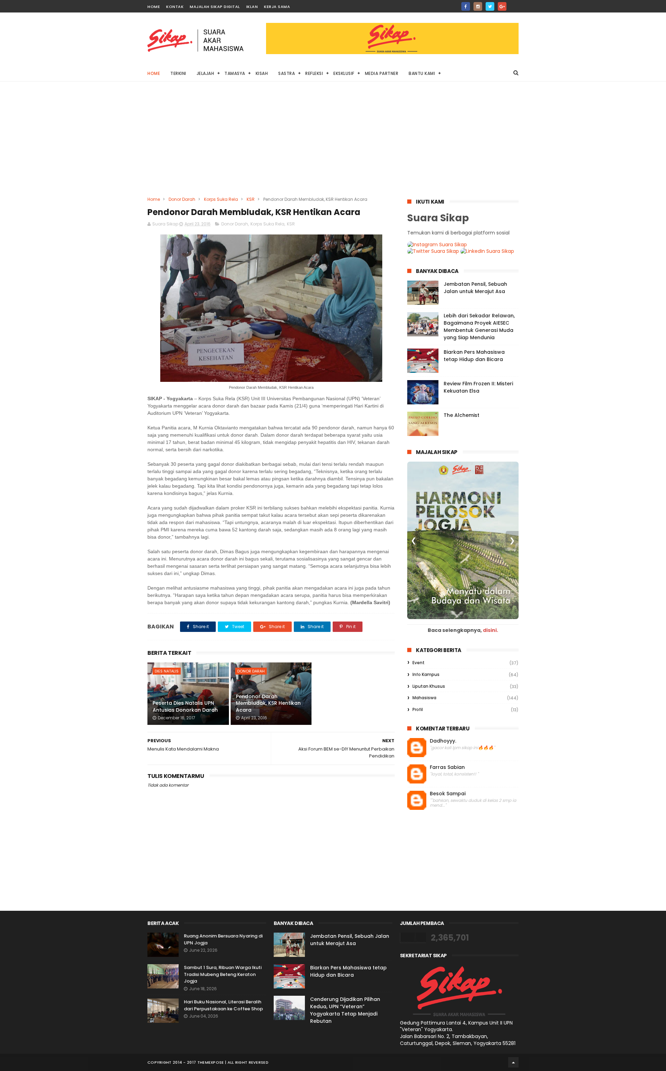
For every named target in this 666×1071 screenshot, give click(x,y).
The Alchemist (461, 415)
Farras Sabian (447, 767)
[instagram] (477, 6)
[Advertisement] (333, 143)
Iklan (252, 6)
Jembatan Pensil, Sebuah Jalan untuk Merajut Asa (475, 288)
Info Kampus (425, 674)
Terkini (178, 73)
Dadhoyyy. (443, 741)
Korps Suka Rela (221, 199)
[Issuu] (514, 4)
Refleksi (314, 73)
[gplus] (502, 6)
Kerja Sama (277, 6)
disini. (490, 630)
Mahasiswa (424, 698)
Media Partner (382, 73)
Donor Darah (182, 199)
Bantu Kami (422, 73)
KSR (251, 199)
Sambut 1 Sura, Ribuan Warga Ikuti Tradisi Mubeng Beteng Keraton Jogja (223, 974)
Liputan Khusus (428, 686)
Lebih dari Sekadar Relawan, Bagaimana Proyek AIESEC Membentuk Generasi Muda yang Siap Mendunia (479, 326)
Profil (417, 709)
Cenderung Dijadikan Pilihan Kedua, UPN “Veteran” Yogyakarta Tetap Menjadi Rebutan (345, 1010)
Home (153, 6)
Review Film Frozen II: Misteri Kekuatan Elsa (478, 387)
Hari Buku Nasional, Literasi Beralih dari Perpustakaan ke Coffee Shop (223, 1005)
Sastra (286, 73)
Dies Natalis (167, 671)
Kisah (262, 73)
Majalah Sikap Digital (215, 6)
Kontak (174, 6)
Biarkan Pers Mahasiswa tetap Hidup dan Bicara (474, 356)
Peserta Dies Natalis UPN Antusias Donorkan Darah (185, 706)
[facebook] (465, 6)
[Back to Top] (513, 1062)
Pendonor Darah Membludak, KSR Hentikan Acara (268, 703)
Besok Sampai (448, 794)
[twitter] (490, 6)
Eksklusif (344, 73)
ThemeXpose (210, 1062)
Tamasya (234, 73)
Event (418, 663)
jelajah (205, 73)
